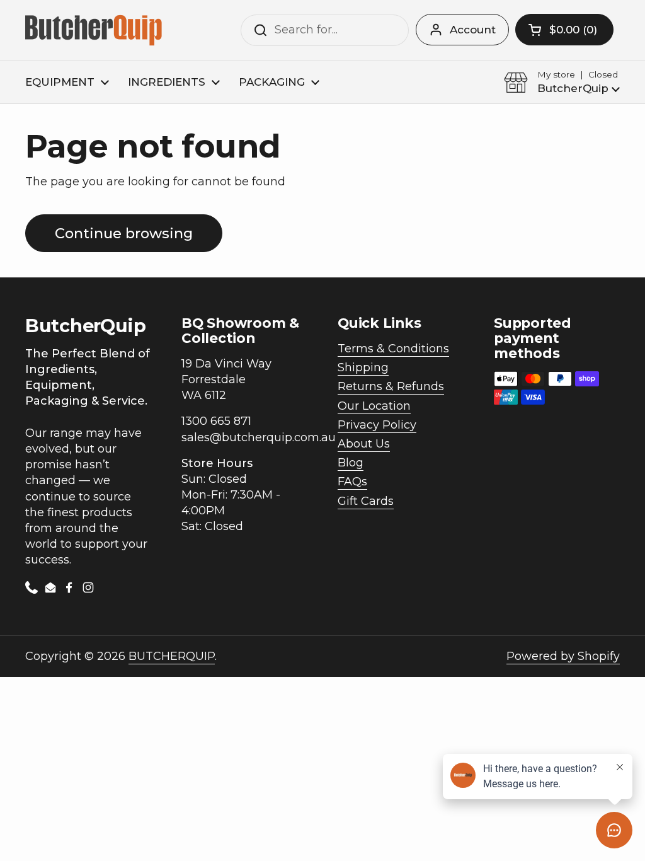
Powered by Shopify (563, 656)
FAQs (352, 481)
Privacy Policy (377, 425)
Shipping (363, 367)
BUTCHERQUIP (171, 656)
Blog (350, 463)
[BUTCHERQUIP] (94, 30)
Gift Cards (366, 501)
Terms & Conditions (393, 348)
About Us (364, 444)
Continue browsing (124, 233)
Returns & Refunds (391, 386)
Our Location (374, 406)
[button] (564, 29)
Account (473, 29)
